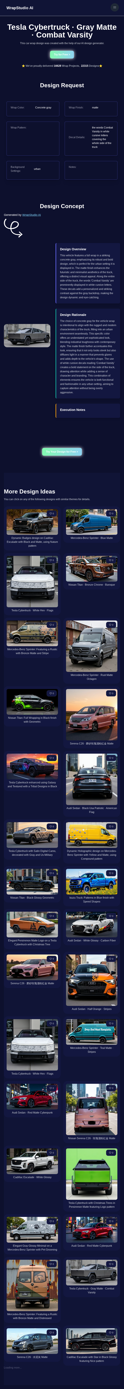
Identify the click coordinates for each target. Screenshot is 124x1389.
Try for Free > (62, 54)
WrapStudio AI (31, 215)
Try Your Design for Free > (62, 451)
